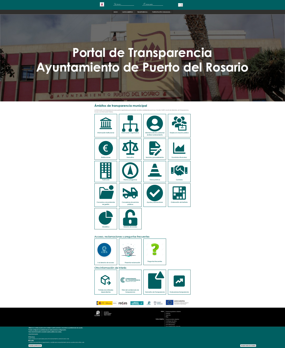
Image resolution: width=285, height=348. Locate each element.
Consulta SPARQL (171, 323)
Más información (33, 334)
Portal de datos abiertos (172, 319)
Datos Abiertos (127, 12)
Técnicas (32, 337)
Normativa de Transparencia (155, 292)
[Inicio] (102, 5)
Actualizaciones (170, 324)
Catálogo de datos (171, 321)
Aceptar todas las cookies (248, 345)
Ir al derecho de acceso (106, 262)
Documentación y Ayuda (173, 326)
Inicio (116, 12)
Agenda (168, 315)
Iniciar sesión (149, 4)
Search (115, 4)
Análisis (32, 340)
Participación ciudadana (161, 12)
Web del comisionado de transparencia (130, 291)
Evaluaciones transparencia (179, 292)
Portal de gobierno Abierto (173, 311)
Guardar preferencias (35, 345)
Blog (167, 317)
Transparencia (142, 12)
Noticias (168, 313)
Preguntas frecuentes (155, 261)
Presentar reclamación (132, 262)
